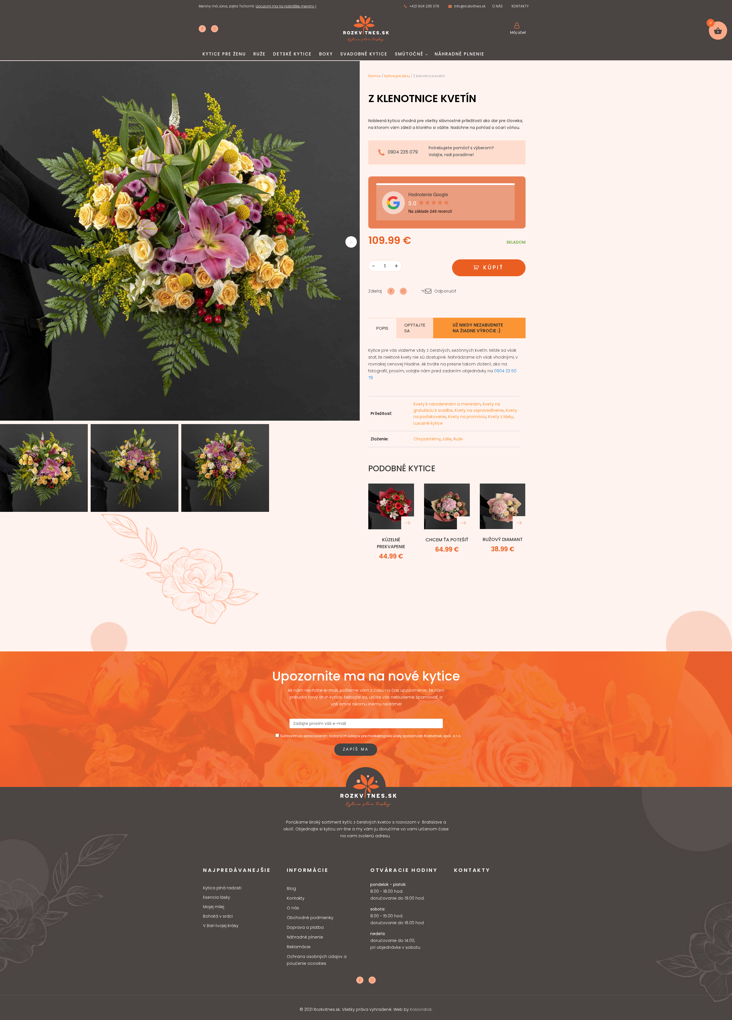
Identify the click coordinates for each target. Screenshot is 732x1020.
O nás (293, 908)
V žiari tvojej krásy (220, 925)
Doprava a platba (305, 927)
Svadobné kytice (363, 54)
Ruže (259, 54)
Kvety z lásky (500, 416)
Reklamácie (299, 947)
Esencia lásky (216, 897)
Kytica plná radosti (222, 888)
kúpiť (493, 267)
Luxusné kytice (428, 423)
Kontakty (296, 898)
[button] (421, 6)
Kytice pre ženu (224, 54)
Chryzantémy (427, 439)
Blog (291, 888)
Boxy (326, 54)
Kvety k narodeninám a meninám (447, 404)
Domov (374, 75)
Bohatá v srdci (218, 916)
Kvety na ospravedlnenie (479, 410)
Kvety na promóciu (467, 416)
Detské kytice (292, 54)
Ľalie (447, 439)
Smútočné (409, 54)
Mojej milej (213, 906)
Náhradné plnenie (459, 54)
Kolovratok (421, 1009)
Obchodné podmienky (310, 917)
